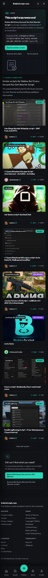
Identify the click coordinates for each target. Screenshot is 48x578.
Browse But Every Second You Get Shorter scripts (21, 483)
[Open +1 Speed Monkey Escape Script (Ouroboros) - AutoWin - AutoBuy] (24, 162)
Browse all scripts (14, 54)
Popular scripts (7, 515)
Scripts (3, 518)
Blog (3, 548)
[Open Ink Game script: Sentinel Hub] (24, 205)
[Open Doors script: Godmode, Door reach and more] (24, 378)
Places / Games (7, 521)
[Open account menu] (44, 3)
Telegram (29, 545)
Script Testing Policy (33, 533)
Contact (4, 545)
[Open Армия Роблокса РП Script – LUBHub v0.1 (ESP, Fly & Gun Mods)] (24, 292)
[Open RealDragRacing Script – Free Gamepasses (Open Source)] (24, 421)
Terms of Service (32, 515)
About (3, 542)
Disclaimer (29, 524)
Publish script (6, 524)
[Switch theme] (38, 3)
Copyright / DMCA (32, 521)
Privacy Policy (30, 518)
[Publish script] (24, 568)
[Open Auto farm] (24, 335)
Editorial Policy (31, 530)
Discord (28, 542)
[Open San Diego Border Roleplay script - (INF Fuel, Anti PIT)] (24, 119)
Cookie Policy (6, 551)
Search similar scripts (16, 48)
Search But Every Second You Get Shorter (21, 475)
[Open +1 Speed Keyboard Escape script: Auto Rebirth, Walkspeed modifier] (24, 249)
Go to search (32, 54)
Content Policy (31, 527)
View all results (24, 446)
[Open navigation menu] (4, 3)
